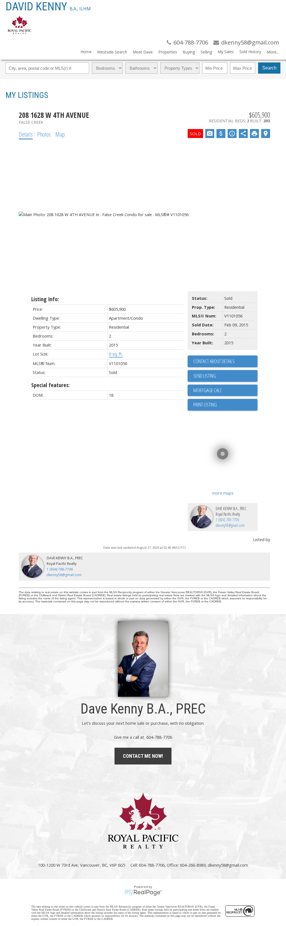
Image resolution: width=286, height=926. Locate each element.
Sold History (250, 51)
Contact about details (214, 361)
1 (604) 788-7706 (227, 519)
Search (269, 68)
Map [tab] (60, 134)
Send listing (204, 375)
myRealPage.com (143, 893)
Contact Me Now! (143, 756)
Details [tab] (26, 134)
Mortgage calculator (225, 390)
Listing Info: (45, 299)
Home (86, 51)
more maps (222, 493)
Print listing (205, 404)
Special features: (50, 385)
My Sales (226, 51)
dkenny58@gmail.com (230, 525)
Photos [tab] (44, 134)
